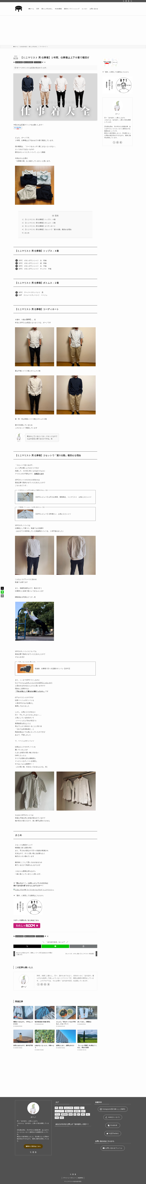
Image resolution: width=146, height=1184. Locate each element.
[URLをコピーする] (83, 946)
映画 (70, 1114)
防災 (61, 1117)
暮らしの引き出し (28, 62)
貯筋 (57, 1117)
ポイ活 (77, 1108)
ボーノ (24, 987)
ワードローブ (37, 62)
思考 (83, 1111)
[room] (128, 1)
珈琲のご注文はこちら (33, 1146)
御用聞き (77, 1111)
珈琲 (83, 1114)
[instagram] (126, 1)
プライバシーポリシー (69, 1178)
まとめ (27, 233)
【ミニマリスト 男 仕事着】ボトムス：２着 (40, 223)
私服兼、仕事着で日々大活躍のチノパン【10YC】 (53, 668)
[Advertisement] (73, 30)
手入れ (57, 1114)
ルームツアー (59, 1111)
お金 (61, 1108)
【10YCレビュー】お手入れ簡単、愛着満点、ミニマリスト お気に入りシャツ (63, 497)
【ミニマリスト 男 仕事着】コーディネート (40, 226)
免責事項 (80, 1178)
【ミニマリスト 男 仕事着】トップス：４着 (40, 219)
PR (56, 1108)
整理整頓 (64, 1114)
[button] (27, 946)
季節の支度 (69, 1111)
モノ (82, 1108)
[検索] (131, 1)
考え (88, 1114)
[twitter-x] (123, 1)
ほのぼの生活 (19, 62)
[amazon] (48, 984)
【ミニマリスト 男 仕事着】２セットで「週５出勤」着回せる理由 (48, 229)
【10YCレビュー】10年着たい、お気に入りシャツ (53, 514)
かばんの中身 (68, 1108)
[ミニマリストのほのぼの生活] (18, 9)
